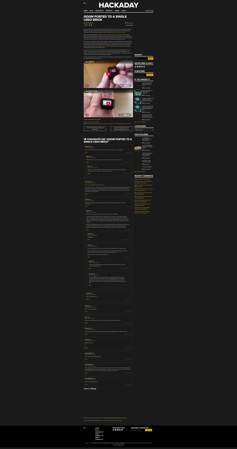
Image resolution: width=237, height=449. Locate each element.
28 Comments (146, 119)
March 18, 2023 (129, 25)
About (124, 10)
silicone (129, 123)
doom (98, 123)
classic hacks (91, 122)
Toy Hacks (97, 122)
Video (97, 434)
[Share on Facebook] (84, 25)
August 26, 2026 (149, 10)
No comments (146, 88)
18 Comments (129, 23)
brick (96, 123)
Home (85, 10)
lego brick (111, 123)
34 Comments (146, 158)
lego (107, 123)
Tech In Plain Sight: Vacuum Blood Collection (147, 154)
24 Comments (146, 103)
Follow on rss (142, 67)
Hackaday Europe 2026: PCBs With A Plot (147, 84)
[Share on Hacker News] (88, 25)
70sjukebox (87, 146)
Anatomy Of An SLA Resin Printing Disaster (147, 92)
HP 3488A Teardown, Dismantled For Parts (94, 128)
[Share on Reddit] (89, 25)
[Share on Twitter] (86, 25)
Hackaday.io (99, 10)
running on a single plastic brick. (118, 32)
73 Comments (146, 150)
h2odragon (137, 181)
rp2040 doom (123, 123)
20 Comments (146, 112)
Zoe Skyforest (89, 23)
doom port (103, 123)
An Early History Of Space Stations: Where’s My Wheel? (147, 99)
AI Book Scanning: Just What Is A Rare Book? (147, 147)
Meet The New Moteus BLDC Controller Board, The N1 (122, 128)
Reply (86, 152)
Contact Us (99, 439)
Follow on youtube (140, 67)
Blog (91, 10)
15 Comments (146, 95)
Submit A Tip (99, 436)
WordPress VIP (121, 445)
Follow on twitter (138, 67)
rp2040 (118, 123)
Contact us (144, 67)
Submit (117, 10)
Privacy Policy (129, 443)
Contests (109, 10)
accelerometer (90, 123)
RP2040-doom (106, 43)
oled (115, 123)
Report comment (129, 152)
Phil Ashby (87, 181)
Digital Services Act (143, 443)
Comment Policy (123, 418)
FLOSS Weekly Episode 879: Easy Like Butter (147, 139)
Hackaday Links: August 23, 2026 (146, 161)
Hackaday (119, 5)
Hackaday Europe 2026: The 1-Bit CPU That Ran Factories (147, 116)
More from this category (140, 122)
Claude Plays (145, 179)
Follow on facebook (135, 67)
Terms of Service (136, 443)
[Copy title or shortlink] (91, 25)
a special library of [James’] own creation (99, 46)
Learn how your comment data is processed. (112, 420)
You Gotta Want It (147, 167)
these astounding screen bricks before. (109, 34)
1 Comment (146, 164)
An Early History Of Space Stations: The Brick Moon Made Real (147, 108)
